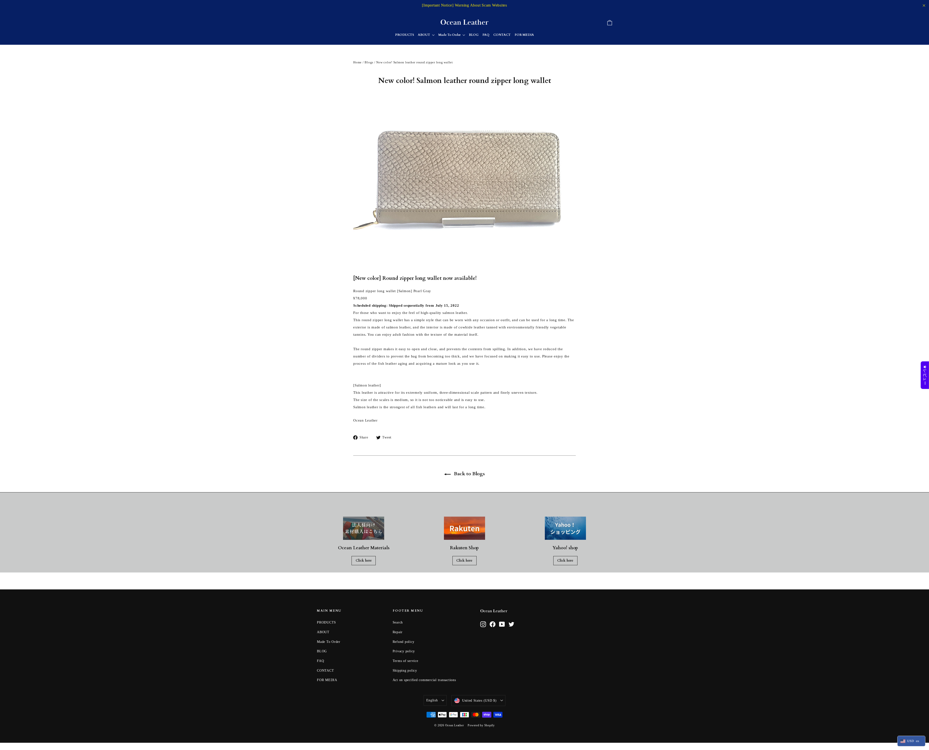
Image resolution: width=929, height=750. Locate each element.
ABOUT (424, 35)
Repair (398, 632)
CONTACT (502, 35)
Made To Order (449, 35)
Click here (364, 560)
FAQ (485, 35)
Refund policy (403, 642)
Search (398, 622)
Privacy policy (404, 651)
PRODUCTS (404, 35)
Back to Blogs (469, 473)
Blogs (369, 62)
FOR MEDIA (524, 35)
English (432, 700)
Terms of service (405, 661)
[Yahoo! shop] (565, 528)
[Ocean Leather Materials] (363, 528)
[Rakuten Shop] (464, 528)
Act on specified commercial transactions (424, 680)
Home (357, 62)
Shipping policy (405, 670)
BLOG (474, 35)
